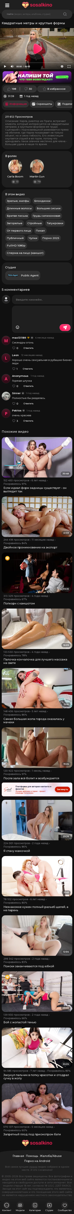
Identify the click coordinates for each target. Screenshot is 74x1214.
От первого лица (19, 230)
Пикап (40, 230)
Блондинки (42, 201)
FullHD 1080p (16, 245)
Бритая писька (17, 215)
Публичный (15, 238)
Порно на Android (37, 1161)
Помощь (32, 1156)
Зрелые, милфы (18, 201)
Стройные (34, 223)
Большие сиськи (49, 208)
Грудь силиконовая (46, 215)
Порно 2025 (50, 238)
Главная (18, 1156)
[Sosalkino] (37, 5)
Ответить (28, 348)
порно (33, 1166)
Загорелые (14, 223)
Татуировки (55, 223)
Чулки (33, 238)
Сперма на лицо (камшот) (25, 253)
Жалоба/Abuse (51, 1156)
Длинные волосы (19, 208)
